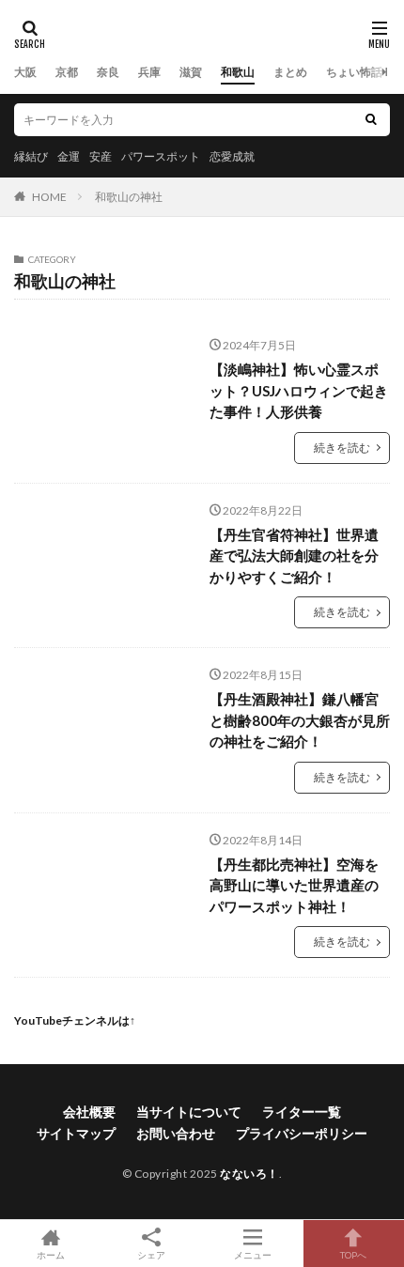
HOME (49, 197)
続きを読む (342, 447)
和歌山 (238, 72)
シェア (151, 1254)
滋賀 (190, 72)
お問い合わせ (175, 1133)
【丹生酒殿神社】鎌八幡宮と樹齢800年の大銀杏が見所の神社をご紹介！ (300, 719)
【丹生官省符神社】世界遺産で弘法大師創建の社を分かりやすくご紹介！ (294, 555)
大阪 (25, 72)
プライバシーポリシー (301, 1133)
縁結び (31, 156)
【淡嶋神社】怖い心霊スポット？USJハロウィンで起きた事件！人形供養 (299, 390)
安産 (100, 156)
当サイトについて (188, 1112)
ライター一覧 (301, 1112)
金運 (68, 156)
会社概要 (89, 1112)
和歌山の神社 (129, 197)
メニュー (253, 1254)
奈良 (108, 72)
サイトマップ (76, 1133)
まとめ (290, 72)
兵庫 (149, 72)
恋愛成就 (232, 156)
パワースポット (160, 156)
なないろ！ (249, 1174)
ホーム (51, 1254)
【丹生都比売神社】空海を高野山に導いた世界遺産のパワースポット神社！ (294, 885)
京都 (66, 72)
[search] (371, 119)
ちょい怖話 (354, 72)
